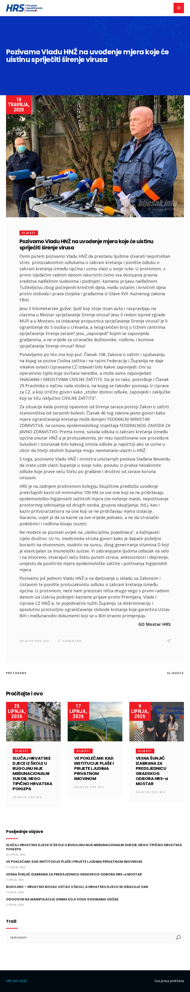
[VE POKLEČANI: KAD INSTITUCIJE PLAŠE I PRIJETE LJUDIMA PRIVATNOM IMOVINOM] (95, 722)
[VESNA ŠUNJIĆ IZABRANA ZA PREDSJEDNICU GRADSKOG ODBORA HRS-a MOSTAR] (156, 722)
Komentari (71, 641)
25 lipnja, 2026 (17, 711)
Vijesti (28, 233)
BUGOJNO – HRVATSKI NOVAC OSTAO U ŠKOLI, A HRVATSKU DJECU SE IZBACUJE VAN (77, 887)
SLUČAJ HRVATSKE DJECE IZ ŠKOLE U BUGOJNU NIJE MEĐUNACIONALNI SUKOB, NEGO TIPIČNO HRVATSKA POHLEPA (32, 773)
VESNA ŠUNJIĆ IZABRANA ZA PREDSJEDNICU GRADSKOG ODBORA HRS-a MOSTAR (152, 770)
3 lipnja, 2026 (15, 904)
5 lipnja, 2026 (15, 892)
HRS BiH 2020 (16, 981)
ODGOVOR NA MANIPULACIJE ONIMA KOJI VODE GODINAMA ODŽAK (62, 899)
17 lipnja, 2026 (78, 711)
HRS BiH (42, 641)
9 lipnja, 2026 (140, 711)
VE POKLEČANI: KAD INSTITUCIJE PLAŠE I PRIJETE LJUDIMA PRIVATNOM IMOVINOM (94, 768)
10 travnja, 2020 (18, 105)
